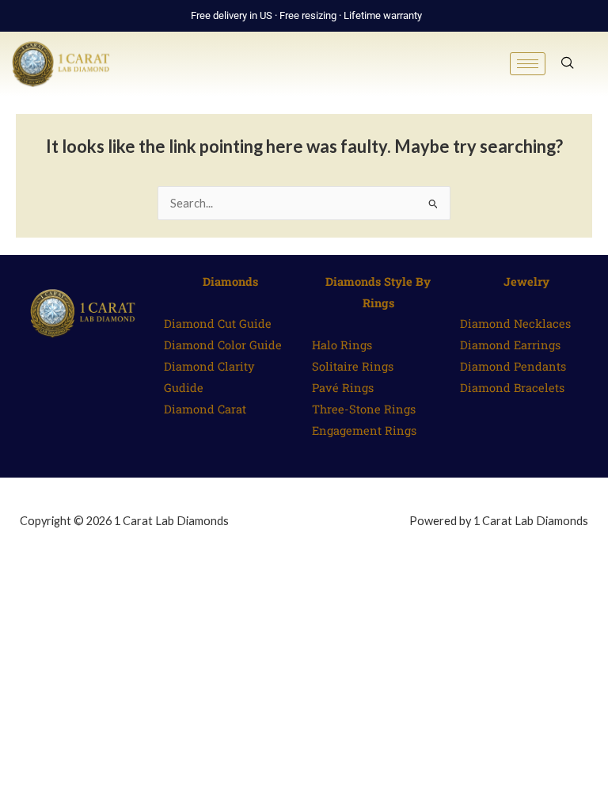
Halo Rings (342, 344)
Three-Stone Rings (364, 409)
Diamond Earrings (510, 344)
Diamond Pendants (513, 366)
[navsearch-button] (568, 64)
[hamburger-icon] (527, 63)
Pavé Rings (343, 387)
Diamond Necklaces (515, 323)
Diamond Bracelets (512, 387)
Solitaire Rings (352, 366)
